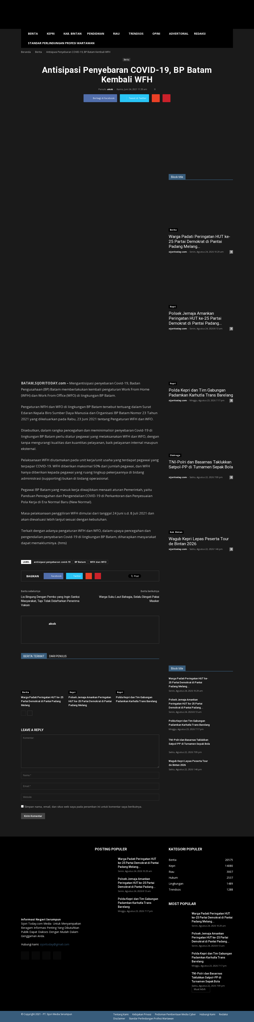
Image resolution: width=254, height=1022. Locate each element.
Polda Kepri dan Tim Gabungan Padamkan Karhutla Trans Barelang (201, 392)
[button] (228, 38)
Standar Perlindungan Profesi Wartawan (61, 43)
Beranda (26, 52)
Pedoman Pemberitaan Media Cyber (175, 1014)
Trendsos (136, 33)
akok (110, 89)
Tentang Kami (121, 1014)
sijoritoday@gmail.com (54, 944)
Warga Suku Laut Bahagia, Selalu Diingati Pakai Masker (129, 599)
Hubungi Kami (207, 1014)
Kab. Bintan (73, 33)
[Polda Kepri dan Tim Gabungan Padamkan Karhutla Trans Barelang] (137, 679)
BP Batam (80, 561)
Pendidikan (95, 33)
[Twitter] (46, 955)
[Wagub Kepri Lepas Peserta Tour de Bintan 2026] (201, 510)
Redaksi (200, 33)
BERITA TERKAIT (33, 656)
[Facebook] (25, 955)
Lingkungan (176, 883)
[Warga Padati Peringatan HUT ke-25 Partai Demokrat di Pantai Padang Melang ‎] (42, 679)
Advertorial (179, 33)
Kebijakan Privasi (141, 1014)
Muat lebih (200, 989)
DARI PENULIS (58, 656)
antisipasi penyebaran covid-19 (52, 561)
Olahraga (175, 455)
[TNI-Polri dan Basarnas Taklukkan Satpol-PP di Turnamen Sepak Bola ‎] (201, 434)
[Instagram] (36, 955)
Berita (33, 33)
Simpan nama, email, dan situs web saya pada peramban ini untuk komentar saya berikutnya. (83, 806)
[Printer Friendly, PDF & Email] (32, 553)
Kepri (51, 33)
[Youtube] (57, 955)
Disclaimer (119, 1018)
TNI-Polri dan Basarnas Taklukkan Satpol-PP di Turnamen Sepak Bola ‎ (201, 464)
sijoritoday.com (178, 251)
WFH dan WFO (98, 561)
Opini (156, 33)
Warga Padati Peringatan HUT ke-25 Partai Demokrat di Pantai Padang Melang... (199, 241)
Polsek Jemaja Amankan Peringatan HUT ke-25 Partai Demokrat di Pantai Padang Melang (90, 701)
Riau (116, 33)
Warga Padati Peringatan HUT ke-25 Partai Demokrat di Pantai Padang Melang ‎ (42, 701)
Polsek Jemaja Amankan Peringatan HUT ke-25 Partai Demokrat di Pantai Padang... (195, 318)
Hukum (173, 877)
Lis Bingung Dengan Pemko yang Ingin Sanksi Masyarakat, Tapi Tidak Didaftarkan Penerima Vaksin (50, 601)
